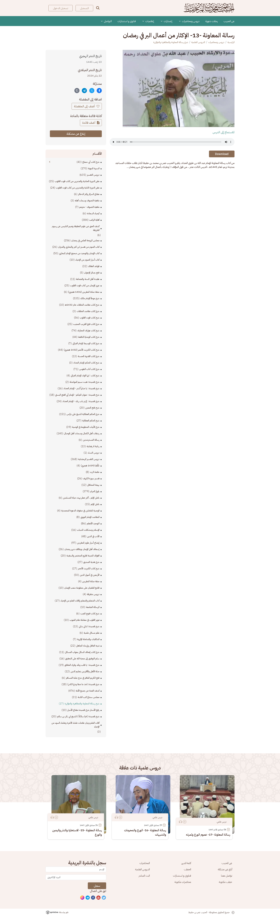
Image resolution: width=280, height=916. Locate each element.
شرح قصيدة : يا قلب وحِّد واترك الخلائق (81, 665)
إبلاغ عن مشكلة (75, 134)
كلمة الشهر (186, 863)
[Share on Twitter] (91, 90)
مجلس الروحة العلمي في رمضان (85, 240)
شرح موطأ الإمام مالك (89, 298)
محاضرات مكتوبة (183, 882)
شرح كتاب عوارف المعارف (88, 330)
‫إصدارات (167, 21)
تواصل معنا (226, 876)
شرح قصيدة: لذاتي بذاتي (89, 626)
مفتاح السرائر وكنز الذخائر (88, 194)
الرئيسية (231, 42)
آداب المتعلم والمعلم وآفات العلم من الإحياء (80, 600)
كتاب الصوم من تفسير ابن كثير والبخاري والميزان (78, 247)
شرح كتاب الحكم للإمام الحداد (86, 362)
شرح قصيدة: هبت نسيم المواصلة (84, 382)
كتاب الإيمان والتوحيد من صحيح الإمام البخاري (79, 253)
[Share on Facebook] (99, 90)
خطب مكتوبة (225, 882)
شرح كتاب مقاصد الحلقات (88, 311)
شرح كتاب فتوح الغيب (89, 613)
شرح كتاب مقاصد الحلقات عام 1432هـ (82, 305)
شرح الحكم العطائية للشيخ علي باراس (82, 414)
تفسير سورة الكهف (91, 478)
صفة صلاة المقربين (90, 581)
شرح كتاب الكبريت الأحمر (88, 568)
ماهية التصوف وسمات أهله (87, 200)
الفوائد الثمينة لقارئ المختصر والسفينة (82, 555)
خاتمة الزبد (94, 472)
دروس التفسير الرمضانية (88, 459)
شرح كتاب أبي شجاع (90, 162)
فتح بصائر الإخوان (91, 272)
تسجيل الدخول (60, 8)
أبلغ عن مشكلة (225, 869)
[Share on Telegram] (84, 90)
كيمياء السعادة (93, 213)
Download (222, 154)
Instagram (82, 898)
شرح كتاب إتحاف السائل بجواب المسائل (82, 652)
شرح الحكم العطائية (90, 420)
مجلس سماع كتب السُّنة (88, 697)
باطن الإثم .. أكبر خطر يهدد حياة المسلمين (81, 498)
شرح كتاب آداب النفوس (89, 369)
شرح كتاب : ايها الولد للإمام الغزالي (85, 375)
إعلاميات (149, 21)
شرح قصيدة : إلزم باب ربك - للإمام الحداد (80, 401)
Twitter (104, 898)
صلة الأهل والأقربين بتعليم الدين (85, 671)
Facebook (93, 898)
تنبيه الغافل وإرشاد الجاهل (87, 645)
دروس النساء (93, 452)
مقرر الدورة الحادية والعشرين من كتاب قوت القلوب (77, 181)
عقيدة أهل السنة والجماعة (87, 279)
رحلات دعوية (211, 21)
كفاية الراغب (94, 220)
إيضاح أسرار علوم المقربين (88, 543)
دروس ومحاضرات (190, 21)
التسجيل (84, 8)
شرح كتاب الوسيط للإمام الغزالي (85, 343)
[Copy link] (76, 90)
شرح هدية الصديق (91, 562)
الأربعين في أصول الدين (89, 575)
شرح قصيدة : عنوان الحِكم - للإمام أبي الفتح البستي (77, 395)
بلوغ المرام (94, 491)
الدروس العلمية (198, 42)
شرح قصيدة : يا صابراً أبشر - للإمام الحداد (81, 388)
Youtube (98, 898)
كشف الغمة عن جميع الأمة (87, 690)
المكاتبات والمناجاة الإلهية (88, 639)
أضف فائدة (89, 122)
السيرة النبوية (93, 168)
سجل (97, 886)
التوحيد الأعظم (93, 523)
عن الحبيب (229, 21)
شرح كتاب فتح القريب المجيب (86, 324)
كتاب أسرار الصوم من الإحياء (87, 260)
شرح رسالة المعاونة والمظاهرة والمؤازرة (170, 42)
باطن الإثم (95, 504)
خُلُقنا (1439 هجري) (90, 465)
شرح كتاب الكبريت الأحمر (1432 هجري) (81, 350)
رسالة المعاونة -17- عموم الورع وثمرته (208, 834)
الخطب (187, 869)
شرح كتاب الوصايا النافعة (88, 337)
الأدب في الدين (93, 536)
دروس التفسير (93, 175)
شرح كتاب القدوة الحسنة (88, 356)
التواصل (107, 21)
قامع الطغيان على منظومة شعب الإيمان (81, 588)
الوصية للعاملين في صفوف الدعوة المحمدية (80, 510)
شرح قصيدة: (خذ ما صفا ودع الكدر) (83, 684)
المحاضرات (144, 863)
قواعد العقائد (93, 266)
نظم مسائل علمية (91, 633)
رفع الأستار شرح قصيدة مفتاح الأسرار (83, 710)
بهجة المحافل (93, 485)
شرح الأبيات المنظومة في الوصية (85, 427)
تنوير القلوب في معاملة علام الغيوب (84, 620)
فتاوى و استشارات (127, 21)
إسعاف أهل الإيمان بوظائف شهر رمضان (81, 549)
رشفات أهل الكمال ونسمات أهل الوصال (81, 433)
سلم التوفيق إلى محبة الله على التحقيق (82, 658)
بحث (97, 8)
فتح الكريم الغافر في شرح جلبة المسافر (82, 678)
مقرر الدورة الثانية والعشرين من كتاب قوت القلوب (77, 187)
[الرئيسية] (209, 8)
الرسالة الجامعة (92, 607)
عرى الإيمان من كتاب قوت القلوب (84, 285)
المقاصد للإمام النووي (89, 517)
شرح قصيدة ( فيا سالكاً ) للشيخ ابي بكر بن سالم (78, 716)
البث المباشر (144, 876)
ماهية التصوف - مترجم (89, 207)
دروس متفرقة (93, 594)
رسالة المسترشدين (91, 440)
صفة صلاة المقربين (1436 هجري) (83, 292)
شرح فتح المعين (92, 407)
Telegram (88, 898)
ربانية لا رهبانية (93, 446)
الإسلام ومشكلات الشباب (88, 530)
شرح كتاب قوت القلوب (89, 317)
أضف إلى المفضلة (85, 106)
